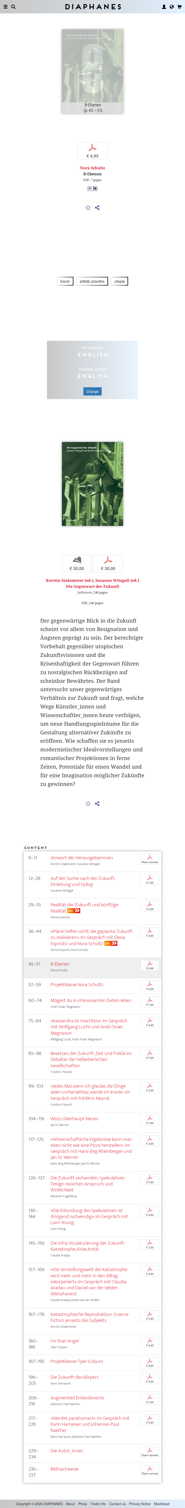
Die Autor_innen (67, 1451)
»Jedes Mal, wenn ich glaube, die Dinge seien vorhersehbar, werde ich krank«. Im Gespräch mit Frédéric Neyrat (90, 1092)
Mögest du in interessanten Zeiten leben (91, 1000)
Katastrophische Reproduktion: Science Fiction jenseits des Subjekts (90, 1317)
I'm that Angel (65, 1341)
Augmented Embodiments (77, 1398)
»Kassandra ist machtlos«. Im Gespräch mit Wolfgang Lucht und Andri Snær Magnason (89, 1027)
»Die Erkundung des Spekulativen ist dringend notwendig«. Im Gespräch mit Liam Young (89, 1216)
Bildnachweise (65, 1469)
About (70, 1503)
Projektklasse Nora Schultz (77, 984)
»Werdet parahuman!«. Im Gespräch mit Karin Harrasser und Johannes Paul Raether (90, 1424)
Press (82, 1503)
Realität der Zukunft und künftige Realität (84, 908)
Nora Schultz (92, 168)
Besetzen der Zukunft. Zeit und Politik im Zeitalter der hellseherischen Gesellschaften (91, 1059)
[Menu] (5, 6)
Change (92, 391)
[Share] (97, 208)
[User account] (164, 6)
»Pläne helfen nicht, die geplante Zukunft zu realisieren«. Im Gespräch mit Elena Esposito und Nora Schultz (92, 937)
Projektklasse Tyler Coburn (77, 1361)
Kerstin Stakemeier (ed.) (69, 580)
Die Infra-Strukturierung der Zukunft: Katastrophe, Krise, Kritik (88, 1246)
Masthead (161, 1503)
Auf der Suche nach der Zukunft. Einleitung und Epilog (83, 881)
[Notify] (88, 208)
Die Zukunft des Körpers (75, 1377)
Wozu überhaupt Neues (74, 1118)
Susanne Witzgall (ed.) (117, 580)
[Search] (13, 6)
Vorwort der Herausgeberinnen (82, 858)
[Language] (172, 6)
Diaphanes (93, 7)
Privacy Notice (140, 1503)
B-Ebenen (60, 964)
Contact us (117, 1503)
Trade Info (98, 1503)
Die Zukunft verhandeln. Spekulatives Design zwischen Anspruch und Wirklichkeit (88, 1184)
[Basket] (179, 6)
